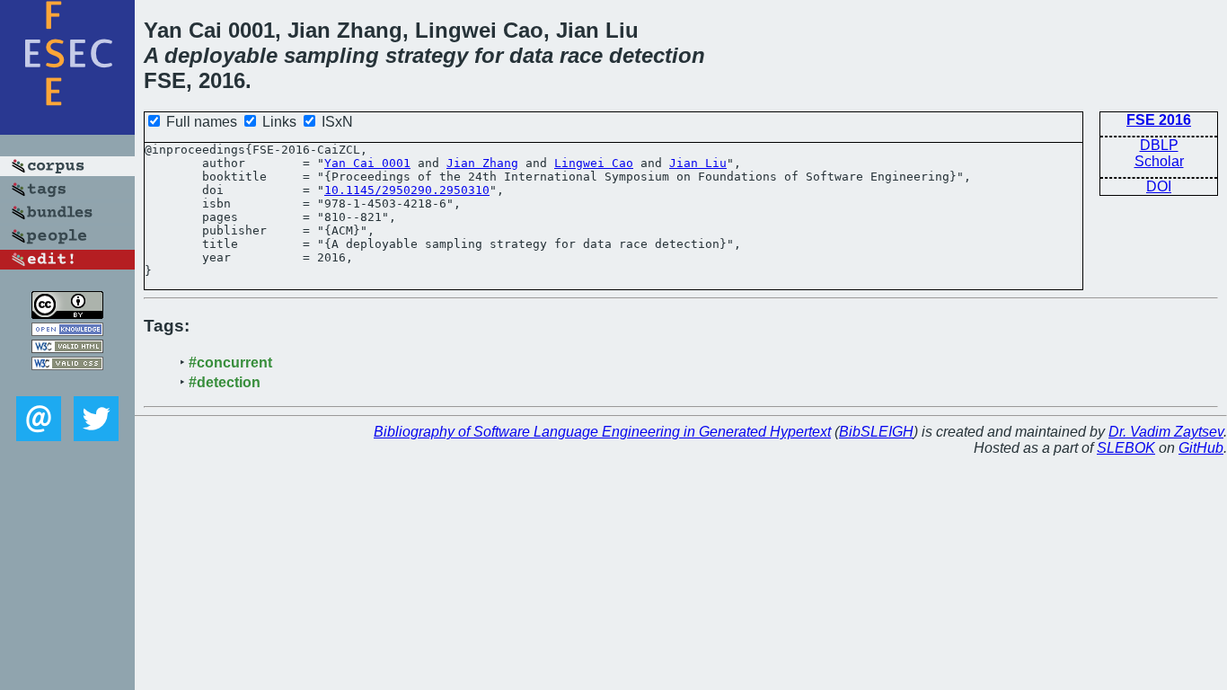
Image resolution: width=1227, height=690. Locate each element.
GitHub (1200, 448)
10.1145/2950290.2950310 (407, 190)
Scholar (1159, 161)
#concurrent (230, 362)
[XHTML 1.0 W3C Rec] (67, 348)
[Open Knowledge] (67, 331)
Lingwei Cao (593, 163)
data (531, 55)
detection (657, 55)
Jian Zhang (482, 163)
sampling (331, 55)
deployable (221, 55)
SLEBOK (1126, 448)
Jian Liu (698, 163)
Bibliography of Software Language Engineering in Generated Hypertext (602, 431)
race (581, 55)
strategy (426, 55)
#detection (224, 382)
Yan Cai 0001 (367, 163)
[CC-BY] (67, 314)
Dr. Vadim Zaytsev (1165, 431)
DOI (1158, 186)
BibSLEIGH (876, 431)
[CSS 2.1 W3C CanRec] (67, 383)
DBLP (1159, 145)
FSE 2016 (1158, 120)
